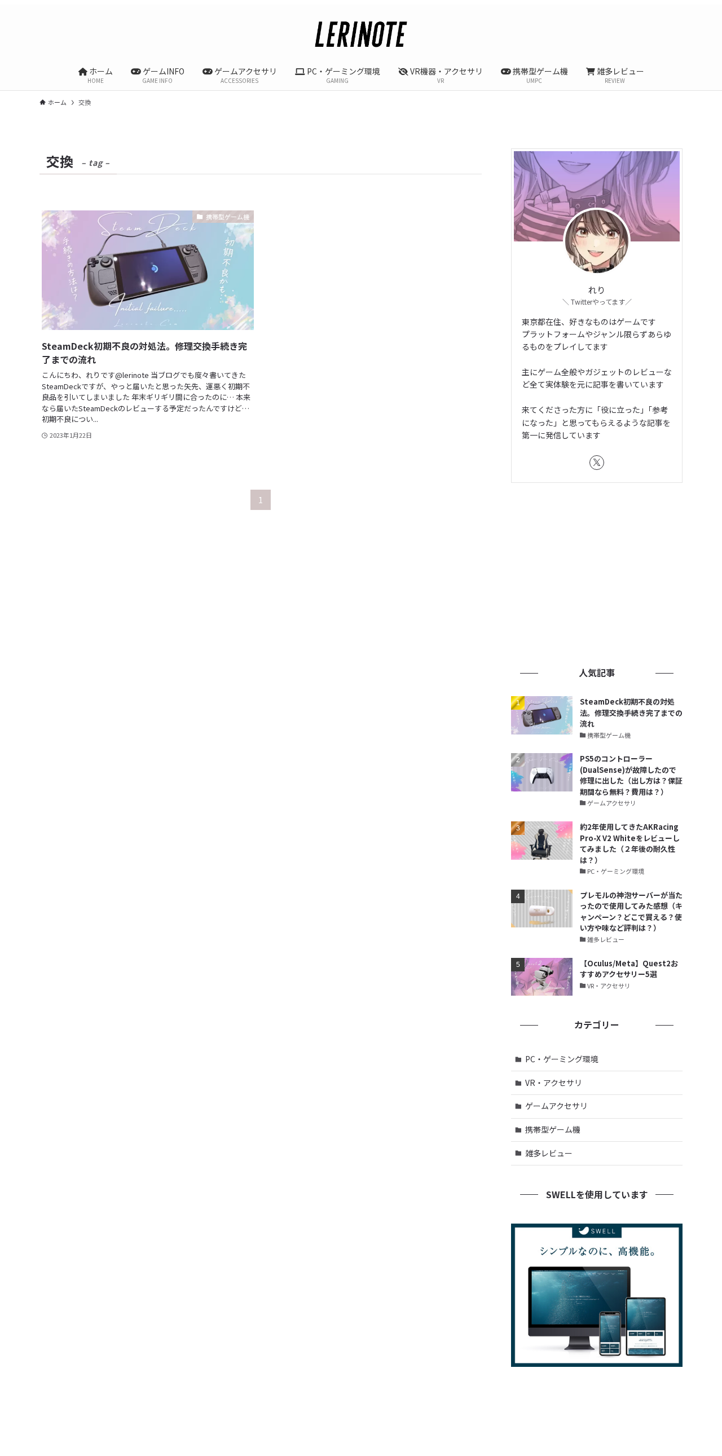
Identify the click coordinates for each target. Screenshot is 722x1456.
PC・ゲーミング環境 (561, 1058)
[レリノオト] (361, 33)
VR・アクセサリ (553, 1082)
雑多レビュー (549, 1153)
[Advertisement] (597, 573)
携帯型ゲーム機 (552, 1129)
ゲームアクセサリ (556, 1105)
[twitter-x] (596, 462)
